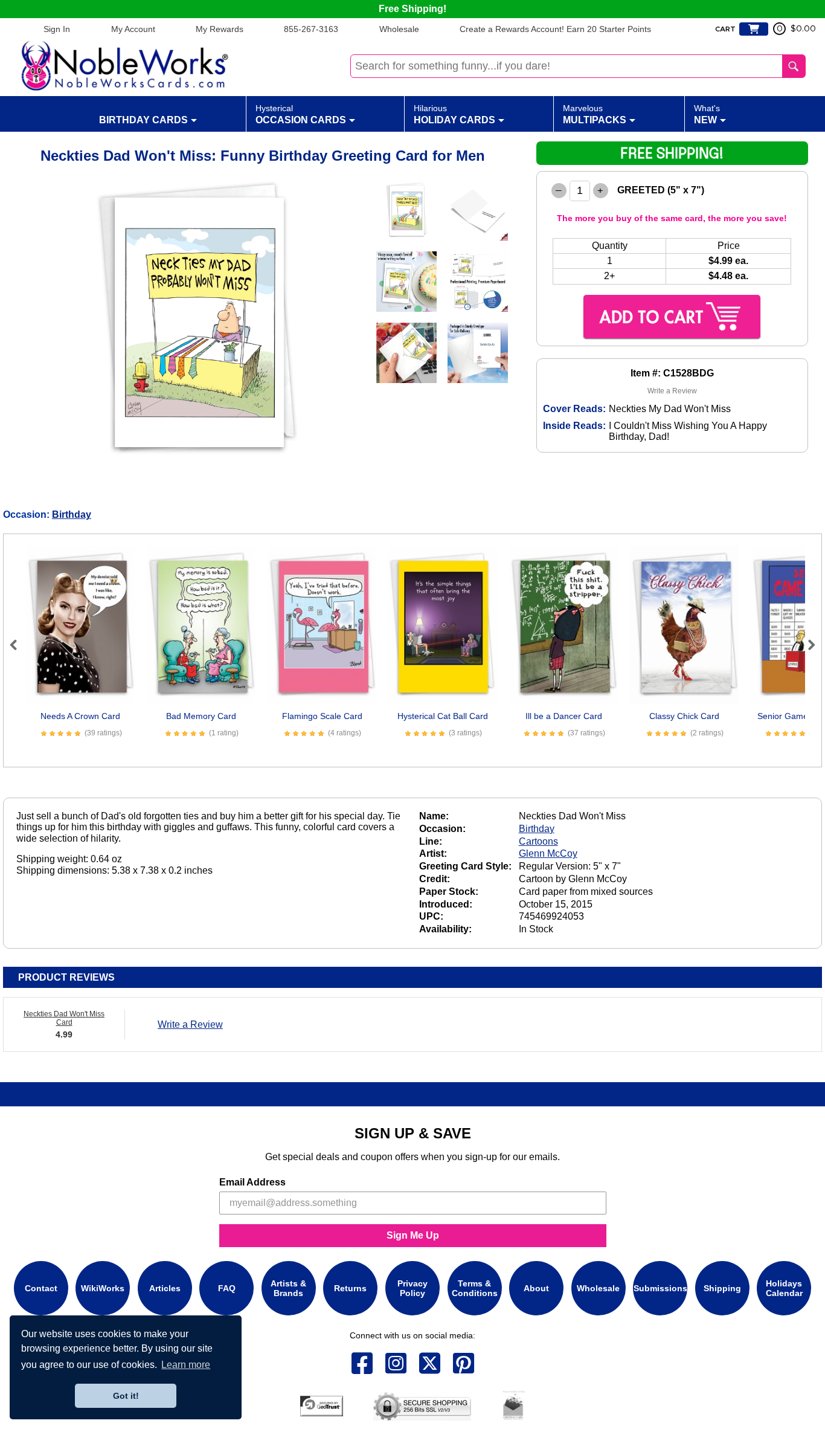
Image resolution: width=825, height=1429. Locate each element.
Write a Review (672, 391)
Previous (19, 645)
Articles (165, 1288)
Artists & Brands (288, 1288)
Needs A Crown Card (80, 716)
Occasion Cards (300, 114)
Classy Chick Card (684, 716)
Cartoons (538, 841)
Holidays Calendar (784, 1288)
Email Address (252, 1182)
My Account (133, 29)
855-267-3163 (311, 29)
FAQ (227, 1288)
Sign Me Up (413, 1235)
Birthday (71, 514)
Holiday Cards (454, 114)
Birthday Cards (143, 120)
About (536, 1288)
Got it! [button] (126, 1396)
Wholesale (399, 29)
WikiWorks (102, 1288)
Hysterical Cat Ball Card (442, 716)
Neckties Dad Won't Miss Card (64, 1018)
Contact (41, 1288)
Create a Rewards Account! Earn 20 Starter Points (555, 29)
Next (806, 645)
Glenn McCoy (548, 853)
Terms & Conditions (475, 1288)
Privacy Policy (412, 1288)
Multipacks (594, 114)
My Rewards (219, 29)
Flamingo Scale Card (322, 716)
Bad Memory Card (201, 716)
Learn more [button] (185, 1365)
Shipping (722, 1288)
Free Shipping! (412, 9)
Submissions (660, 1288)
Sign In (56, 29)
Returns (350, 1288)
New (707, 114)
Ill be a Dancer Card (563, 716)
